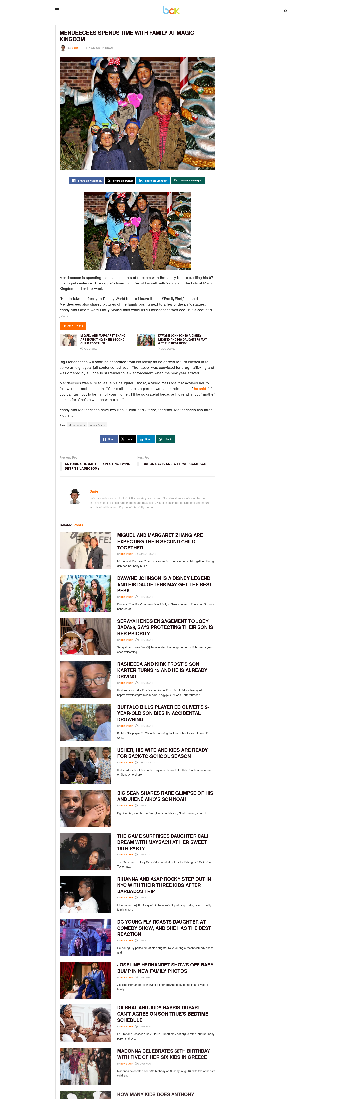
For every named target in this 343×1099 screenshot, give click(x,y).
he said (200, 388)
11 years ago (93, 47)
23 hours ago (146, 762)
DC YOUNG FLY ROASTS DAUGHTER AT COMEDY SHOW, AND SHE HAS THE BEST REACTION (164, 927)
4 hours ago (145, 596)
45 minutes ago (147, 553)
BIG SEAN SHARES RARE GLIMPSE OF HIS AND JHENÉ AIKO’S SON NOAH (165, 795)
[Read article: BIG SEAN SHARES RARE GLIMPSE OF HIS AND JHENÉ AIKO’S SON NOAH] (85, 808)
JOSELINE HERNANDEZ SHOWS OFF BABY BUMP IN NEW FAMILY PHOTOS (165, 967)
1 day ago (144, 805)
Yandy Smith (97, 425)
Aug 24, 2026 (90, 348)
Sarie (75, 47)
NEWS (109, 47)
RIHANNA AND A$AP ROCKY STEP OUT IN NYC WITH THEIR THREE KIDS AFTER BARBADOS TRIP (164, 884)
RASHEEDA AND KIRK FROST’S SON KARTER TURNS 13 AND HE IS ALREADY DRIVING (162, 670)
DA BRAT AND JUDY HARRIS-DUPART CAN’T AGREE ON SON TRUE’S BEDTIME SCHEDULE (162, 1013)
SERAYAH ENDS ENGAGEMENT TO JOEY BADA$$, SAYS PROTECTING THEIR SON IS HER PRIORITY (165, 627)
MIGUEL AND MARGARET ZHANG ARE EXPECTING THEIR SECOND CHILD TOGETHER (160, 541)
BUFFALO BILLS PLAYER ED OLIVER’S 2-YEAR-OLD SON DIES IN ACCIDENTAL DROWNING (163, 713)
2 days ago (144, 977)
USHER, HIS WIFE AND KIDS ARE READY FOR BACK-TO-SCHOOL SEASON (162, 752)
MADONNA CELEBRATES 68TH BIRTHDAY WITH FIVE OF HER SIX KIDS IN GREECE (163, 1053)
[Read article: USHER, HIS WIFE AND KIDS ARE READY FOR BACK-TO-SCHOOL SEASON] (85, 765)
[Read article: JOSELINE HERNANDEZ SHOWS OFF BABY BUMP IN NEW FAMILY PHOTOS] (85, 980)
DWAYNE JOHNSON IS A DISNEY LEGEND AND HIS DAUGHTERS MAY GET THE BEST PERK (164, 584)
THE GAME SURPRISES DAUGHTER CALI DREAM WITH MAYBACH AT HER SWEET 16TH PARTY (162, 842)
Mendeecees (77, 425)
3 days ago (144, 1026)
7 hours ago (145, 682)
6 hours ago (145, 639)
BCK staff (126, 553)
